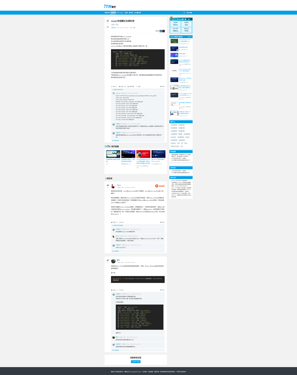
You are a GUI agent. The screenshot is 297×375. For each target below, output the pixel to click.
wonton (118, 93)
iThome (139, 371)
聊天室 (131, 12)
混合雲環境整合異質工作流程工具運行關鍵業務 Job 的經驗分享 (185, 86)
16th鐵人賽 (181, 125)
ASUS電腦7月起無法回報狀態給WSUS (181, 160)
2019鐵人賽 (187, 134)
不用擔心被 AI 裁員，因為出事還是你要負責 (184, 112)
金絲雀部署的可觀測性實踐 (185, 103)
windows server (175, 146)
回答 (115, 86)
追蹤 (139, 86)
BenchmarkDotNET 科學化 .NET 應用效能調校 (185, 70)
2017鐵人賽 (174, 140)
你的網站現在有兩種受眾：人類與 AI (180, 191)
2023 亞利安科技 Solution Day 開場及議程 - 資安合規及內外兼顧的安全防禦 (143, 161)
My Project (120, 12)
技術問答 (113, 12)
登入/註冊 (189, 12)
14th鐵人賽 (181, 128)
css (181, 146)
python (187, 137)
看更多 (189, 36)
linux (186, 143)
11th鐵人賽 (174, 134)
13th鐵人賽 (174, 128)
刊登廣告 (144, 371)
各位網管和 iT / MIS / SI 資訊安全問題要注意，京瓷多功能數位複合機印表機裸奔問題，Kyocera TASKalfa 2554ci (181, 184)
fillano (119, 185)
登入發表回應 (115, 251)
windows (173, 143)
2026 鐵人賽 (137, 12)
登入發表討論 (115, 140)
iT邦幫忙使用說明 (181, 371)
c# (182, 143)
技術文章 (107, 12)
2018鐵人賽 (181, 137)
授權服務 (150, 371)
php (117, 24)
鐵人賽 (180, 134)
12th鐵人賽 (181, 131)
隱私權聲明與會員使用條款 (167, 371)
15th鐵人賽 (174, 125)
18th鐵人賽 (181, 140)
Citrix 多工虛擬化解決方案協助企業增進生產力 (184, 60)
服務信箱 (156, 371)
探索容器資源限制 (183, 47)
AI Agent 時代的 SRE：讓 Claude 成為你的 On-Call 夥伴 (185, 94)
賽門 (118, 260)
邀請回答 (131, 86)
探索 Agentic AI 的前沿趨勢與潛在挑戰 (185, 79)
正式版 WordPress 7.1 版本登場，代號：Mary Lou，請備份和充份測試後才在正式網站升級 (181, 195)
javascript (173, 137)
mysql (113, 24)
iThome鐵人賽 (182, 19)
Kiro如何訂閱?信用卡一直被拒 (179, 158)
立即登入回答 (135, 361)
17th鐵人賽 (174, 131)
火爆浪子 (113, 27)
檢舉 (163, 86)
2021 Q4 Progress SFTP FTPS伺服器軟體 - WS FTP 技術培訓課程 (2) (185, 40)
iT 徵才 (126, 12)
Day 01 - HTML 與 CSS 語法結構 (179, 180)
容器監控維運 (182, 53)
